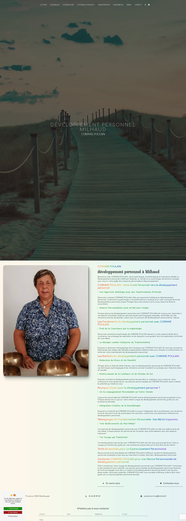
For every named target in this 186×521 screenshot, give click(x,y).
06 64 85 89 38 (94, 496)
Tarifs (128, 5)
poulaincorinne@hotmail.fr (155, 496)
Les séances (118, 5)
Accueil (43, 5)
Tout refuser (13, 512)
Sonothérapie (104, 5)
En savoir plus (113, 483)
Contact (138, 5)
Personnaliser (13, 516)
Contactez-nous (171, 483)
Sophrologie (68, 5)
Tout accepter (13, 508)
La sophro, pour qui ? (86, 5)
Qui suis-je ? (55, 5)
